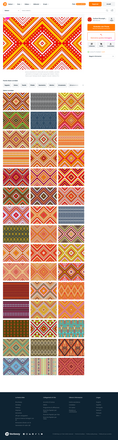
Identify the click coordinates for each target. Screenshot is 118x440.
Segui (111, 20)
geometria (42, 85)
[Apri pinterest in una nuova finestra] (33, 434)
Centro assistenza (74, 402)
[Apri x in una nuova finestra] (39, 434)
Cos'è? (103, 52)
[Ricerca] (107, 10)
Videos (27, 4)
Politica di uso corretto (105, 434)
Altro (97, 415)
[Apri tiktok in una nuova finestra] (36, 434)
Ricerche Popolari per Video (50, 418)
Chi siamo (72, 407)
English (98, 402)
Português (99, 407)
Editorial (36, 4)
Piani (73, 4)
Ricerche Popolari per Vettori (50, 411)
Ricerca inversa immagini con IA (24, 419)
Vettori (10, 4)
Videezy (17, 407)
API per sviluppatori (21, 416)
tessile (24, 85)
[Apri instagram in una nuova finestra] (27, 434)
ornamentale (74, 85)
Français (98, 413)
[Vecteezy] (5, 4)
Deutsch (98, 410)
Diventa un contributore (73, 411)
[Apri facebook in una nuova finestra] (24, 434)
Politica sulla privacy (91, 434)
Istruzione (18, 413)
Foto (18, 4)
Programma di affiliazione (51, 407)
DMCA (45, 405)
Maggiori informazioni (95, 56)
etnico (16, 85)
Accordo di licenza (49, 402)
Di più (45, 4)
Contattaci (72, 405)
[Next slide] (81, 85)
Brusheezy (18, 402)
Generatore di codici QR (22, 425)
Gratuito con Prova (101, 27)
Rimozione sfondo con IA (23, 422)
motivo (52, 85)
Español (98, 405)
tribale (32, 85)
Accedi (109, 4)
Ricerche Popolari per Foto (51, 414)
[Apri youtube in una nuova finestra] (42, 434)
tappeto (7, 85)
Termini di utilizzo (80, 434)
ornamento (62, 85)
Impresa (18, 410)
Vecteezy (18, 405)
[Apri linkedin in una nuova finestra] (30, 434)
